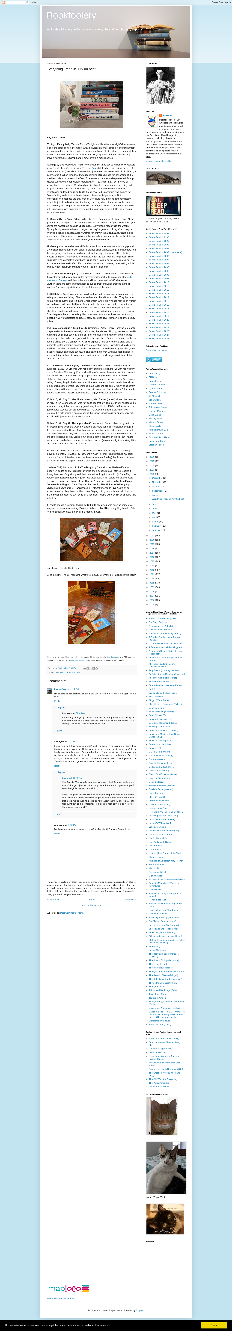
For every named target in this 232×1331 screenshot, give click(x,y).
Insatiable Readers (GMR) (162, 819)
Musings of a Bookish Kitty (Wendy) (166, 860)
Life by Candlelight (158, 838)
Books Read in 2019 (159, 316)
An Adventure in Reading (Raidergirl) (167, 674)
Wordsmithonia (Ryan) (160, 1020)
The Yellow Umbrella (159, 1083)
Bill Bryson (154, 377)
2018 (152, 548)
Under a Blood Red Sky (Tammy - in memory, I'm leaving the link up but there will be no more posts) (167, 1014)
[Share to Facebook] (93, 668)
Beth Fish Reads (157, 689)
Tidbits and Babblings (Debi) (163, 990)
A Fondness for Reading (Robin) (165, 633)
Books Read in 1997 (159, 233)
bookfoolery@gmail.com (79, 660)
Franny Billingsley (157, 392)
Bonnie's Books (156, 708)
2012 (152, 574)
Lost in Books (155, 845)
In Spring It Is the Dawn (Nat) (163, 815)
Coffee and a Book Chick (161, 767)
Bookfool (67, 778)
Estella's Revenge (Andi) (161, 789)
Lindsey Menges (157, 411)
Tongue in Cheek (157, 998)
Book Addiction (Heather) (161, 711)
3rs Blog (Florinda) (158, 622)
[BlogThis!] (87, 668)
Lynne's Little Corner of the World (165, 853)
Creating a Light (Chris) (160, 1048)
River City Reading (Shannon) (164, 917)
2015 (152, 561)
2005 (152, 604)
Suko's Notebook (157, 950)
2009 (152, 587)
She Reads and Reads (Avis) (163, 928)
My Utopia (154, 868)
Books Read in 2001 (159, 248)
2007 (152, 596)
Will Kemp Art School (159, 1086)
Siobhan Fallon (156, 444)
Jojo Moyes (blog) (158, 407)
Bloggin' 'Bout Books (159, 700)
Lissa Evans (155, 414)
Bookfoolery (71, 15)
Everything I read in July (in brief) (168, 499)
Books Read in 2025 (159, 338)
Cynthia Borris (156, 388)
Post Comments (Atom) (72, 913)
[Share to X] (90, 668)
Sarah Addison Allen (159, 437)
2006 (152, 600)
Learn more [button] (101, 1325)
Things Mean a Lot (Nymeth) (163, 983)
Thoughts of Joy (157, 986)
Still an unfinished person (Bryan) (165, 936)
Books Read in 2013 (159, 293)
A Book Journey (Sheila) (161, 626)
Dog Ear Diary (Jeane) (160, 778)
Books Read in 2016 (159, 305)
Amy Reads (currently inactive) (164, 670)
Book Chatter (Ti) (157, 715)
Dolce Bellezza (156, 782)
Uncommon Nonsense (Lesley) (164, 1008)
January (156, 530)
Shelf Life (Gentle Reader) (162, 932)
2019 (152, 544)
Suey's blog (154, 946)
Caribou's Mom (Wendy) (161, 755)
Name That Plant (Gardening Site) (166, 1069)
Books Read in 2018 (159, 312)
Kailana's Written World (160, 823)
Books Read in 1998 (159, 237)
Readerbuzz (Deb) (158, 899)
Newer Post (53, 899)
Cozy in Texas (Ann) (159, 770)
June (155, 508)
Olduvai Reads (156, 875)
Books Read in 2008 (159, 275)
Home (92, 899)
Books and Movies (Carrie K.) (163, 730)
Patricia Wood (156, 433)
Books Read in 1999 (159, 241)
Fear (94, 168)
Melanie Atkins (156, 426)
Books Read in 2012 (159, 290)
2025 (152, 461)
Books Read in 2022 (159, 327)
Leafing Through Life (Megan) (164, 830)
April (154, 517)
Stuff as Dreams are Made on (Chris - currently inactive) (167, 941)
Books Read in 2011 (159, 286)
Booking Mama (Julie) (160, 726)
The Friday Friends (158, 964)
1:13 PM (72, 825)
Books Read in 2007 (159, 271)
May (154, 513)
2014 (152, 565)
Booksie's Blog (156, 748)
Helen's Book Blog (158, 808)
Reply (57, 701)
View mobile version (91, 905)
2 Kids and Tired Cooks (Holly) (164, 1038)
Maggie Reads (156, 857)
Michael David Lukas (159, 429)
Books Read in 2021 (159, 323)
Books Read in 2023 (159, 331)
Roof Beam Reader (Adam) (162, 921)
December (157, 478)
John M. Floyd (156, 403)
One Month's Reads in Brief (67, 672)
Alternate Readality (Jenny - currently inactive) (163, 665)
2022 (152, 474)
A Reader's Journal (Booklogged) (165, 647)
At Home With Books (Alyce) (163, 677)
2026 (152, 457)
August (156, 495)
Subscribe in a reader (156, 350)
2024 (152, 465)
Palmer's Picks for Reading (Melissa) (167, 879)
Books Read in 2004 (159, 259)
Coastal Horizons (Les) (160, 763)
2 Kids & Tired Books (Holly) (163, 618)
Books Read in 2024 (159, 334)
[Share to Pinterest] (96, 668)
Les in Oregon (61, 689)
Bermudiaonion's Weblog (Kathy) (165, 685)
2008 (152, 591)
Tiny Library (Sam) (158, 994)
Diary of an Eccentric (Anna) (163, 774)
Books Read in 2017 (159, 308)
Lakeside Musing (157, 827)
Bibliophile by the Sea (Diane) (163, 693)
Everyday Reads (157, 793)
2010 (152, 583)
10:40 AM (81, 713)
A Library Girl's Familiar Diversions (166, 643)
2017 (152, 553)
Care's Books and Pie (159, 751)
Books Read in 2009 (159, 278)
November (157, 482)
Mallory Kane (155, 418)
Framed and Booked (159, 800)
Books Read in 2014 (159, 297)
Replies (61, 707)
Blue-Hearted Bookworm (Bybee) (165, 704)
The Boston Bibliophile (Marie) (164, 960)
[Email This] (84, 668)
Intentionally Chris (158, 1052)
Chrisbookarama (157, 759)
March (155, 521)
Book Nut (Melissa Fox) (160, 719)
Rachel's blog (155, 889)
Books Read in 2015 (159, 301)
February (157, 526)
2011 (152, 578)
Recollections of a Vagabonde (163, 910)
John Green (155, 399)
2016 (152, 557)
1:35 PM (74, 689)
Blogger (140, 1310)
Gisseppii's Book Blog (159, 804)
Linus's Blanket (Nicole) (160, 842)
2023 (152, 470)
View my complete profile (158, 161)
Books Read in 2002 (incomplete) (165, 252)
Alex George (155, 373)
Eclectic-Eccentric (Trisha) (162, 785)
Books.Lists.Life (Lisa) (160, 744)
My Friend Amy (156, 864)
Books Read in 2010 (159, 282)
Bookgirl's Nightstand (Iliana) (163, 723)
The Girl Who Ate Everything (163, 1079)
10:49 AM (77, 778)
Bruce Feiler (155, 381)
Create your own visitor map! (61, 1298)
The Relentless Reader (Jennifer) (165, 979)
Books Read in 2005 (159, 263)
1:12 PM (72, 741)
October (156, 486)
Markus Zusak (156, 422)
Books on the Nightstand (161, 740)
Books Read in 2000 (159, 244)
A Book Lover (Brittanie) (161, 629)
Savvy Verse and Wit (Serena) (164, 925)
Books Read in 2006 (159, 267)
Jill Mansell (154, 396)
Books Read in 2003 (159, 256)
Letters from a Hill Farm (161, 834)
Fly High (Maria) (157, 797)
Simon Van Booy (157, 441)
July (154, 504)
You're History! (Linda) (160, 1024)
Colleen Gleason (157, 384)
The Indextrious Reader (161, 967)
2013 (152, 570)
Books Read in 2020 (159, 320)
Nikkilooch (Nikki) (157, 872)
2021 (152, 535)
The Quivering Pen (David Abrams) (166, 971)
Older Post (130, 899)
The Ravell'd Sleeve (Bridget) (163, 975)
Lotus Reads (155, 849)
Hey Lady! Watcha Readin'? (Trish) (166, 812)
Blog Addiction (156, 696)
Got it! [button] (214, 1325)
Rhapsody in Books (158, 913)
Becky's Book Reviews (160, 681)
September (158, 491)
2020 (152, 540)
